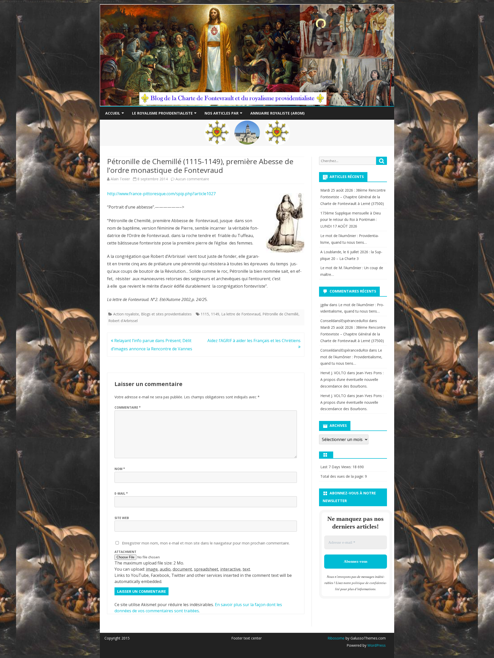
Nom (119, 469)
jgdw (324, 304)
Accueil (112, 113)
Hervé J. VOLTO (333, 372)
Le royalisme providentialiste (162, 113)
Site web (121, 518)
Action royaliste (126, 314)
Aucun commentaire (192, 178)
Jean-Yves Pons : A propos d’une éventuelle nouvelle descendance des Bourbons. (352, 379)
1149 (215, 314)
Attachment (125, 552)
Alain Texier (120, 178)
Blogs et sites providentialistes (166, 314)
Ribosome (336, 638)
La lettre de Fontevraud (240, 314)
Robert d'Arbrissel (123, 320)
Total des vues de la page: (342, 476)
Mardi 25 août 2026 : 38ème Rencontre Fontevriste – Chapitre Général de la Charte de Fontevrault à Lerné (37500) (353, 197)
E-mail (121, 493)
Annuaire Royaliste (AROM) (277, 113)
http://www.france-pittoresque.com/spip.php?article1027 (161, 193)
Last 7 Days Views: (336, 466)
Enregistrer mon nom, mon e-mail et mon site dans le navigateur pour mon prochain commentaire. (206, 543)
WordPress (376, 645)
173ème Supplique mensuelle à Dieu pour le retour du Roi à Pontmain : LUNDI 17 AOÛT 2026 (350, 220)
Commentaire (127, 407)
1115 (205, 314)
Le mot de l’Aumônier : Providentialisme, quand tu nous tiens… (351, 357)
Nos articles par (222, 113)
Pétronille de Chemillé (280, 314)
